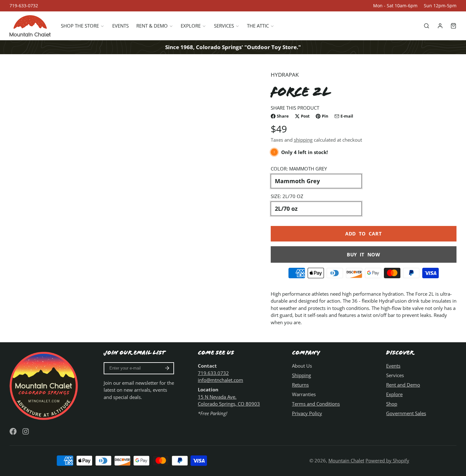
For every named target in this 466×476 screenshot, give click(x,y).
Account (440, 26)
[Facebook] (13, 431)
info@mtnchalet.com (220, 380)
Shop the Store (80, 26)
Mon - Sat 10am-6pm (395, 6)
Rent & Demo (152, 26)
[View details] (45, 385)
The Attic (258, 26)
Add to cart (363, 233)
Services (224, 26)
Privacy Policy (307, 413)
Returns (300, 385)
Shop (391, 404)
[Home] (30, 25)
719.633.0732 (213, 373)
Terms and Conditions (316, 404)
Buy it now (363, 254)
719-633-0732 (24, 6)
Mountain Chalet (346, 460)
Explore (191, 26)
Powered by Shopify (387, 460)
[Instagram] (26, 431)
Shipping (301, 375)
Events (120, 26)
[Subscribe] (167, 368)
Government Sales (406, 413)
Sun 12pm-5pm (440, 6)
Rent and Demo (403, 385)
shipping (303, 140)
